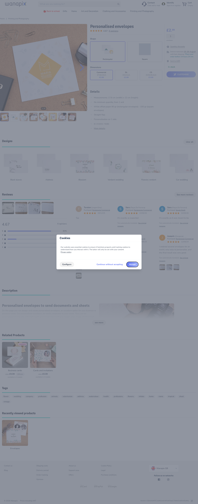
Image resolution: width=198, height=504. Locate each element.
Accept (132, 264)
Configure (66, 264)
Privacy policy (66, 252)
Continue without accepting (110, 264)
